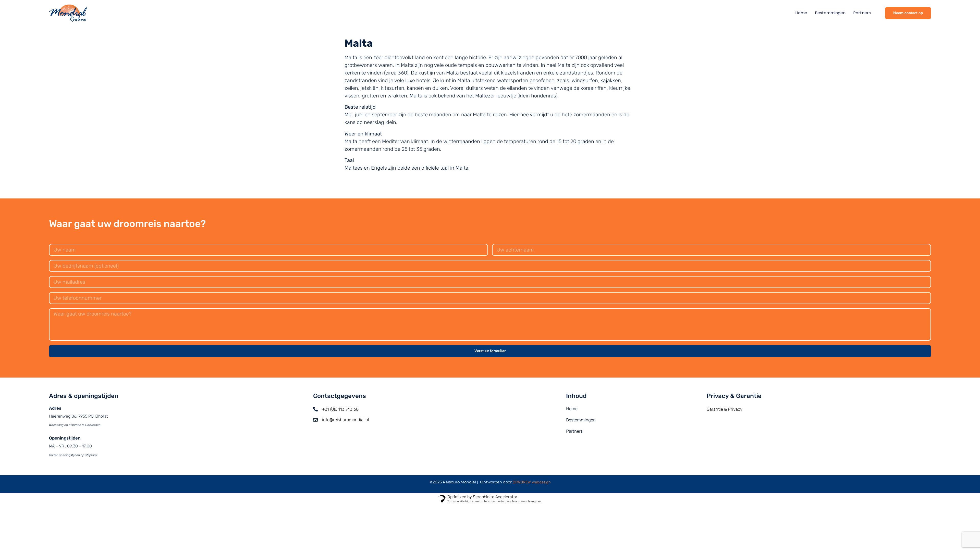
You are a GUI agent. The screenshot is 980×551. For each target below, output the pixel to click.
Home (801, 13)
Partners (862, 13)
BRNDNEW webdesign (532, 482)
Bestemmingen (830, 13)
